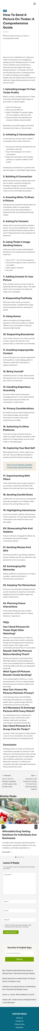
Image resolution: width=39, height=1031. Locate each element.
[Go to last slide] (3, 827)
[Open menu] (34, 4)
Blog (4, 11)
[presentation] (19, 811)
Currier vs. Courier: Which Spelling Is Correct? (18, 994)
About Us (19, 1018)
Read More (7, 852)
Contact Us (19, 1021)
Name (6, 902)
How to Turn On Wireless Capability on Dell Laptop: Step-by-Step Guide (9, 781)
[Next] (35, 827)
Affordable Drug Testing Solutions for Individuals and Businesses (19, 835)
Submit (19, 959)
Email (6, 911)
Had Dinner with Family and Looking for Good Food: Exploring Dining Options (30, 782)
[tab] (15, 857)
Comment (8, 874)
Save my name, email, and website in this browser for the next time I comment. (18, 926)
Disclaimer (19, 1027)
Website (7, 920)
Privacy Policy (20, 1024)
